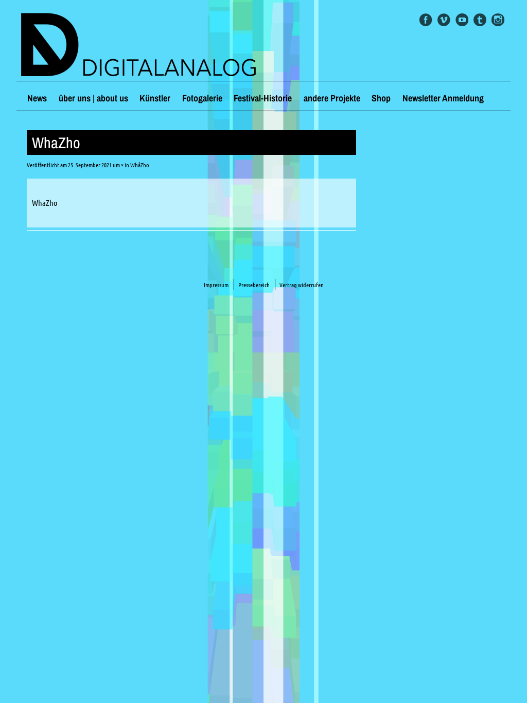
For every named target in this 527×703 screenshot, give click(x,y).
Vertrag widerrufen (301, 285)
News (37, 98)
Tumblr (479, 19)
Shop (381, 98)
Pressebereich (254, 285)
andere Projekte (332, 98)
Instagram (497, 19)
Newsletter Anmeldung (443, 98)
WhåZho (139, 165)
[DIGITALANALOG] (263, 45)
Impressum (216, 285)
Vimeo (443, 19)
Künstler (154, 98)
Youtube (461, 19)
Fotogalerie (202, 98)
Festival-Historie (263, 98)
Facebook (425, 19)
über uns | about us (93, 98)
